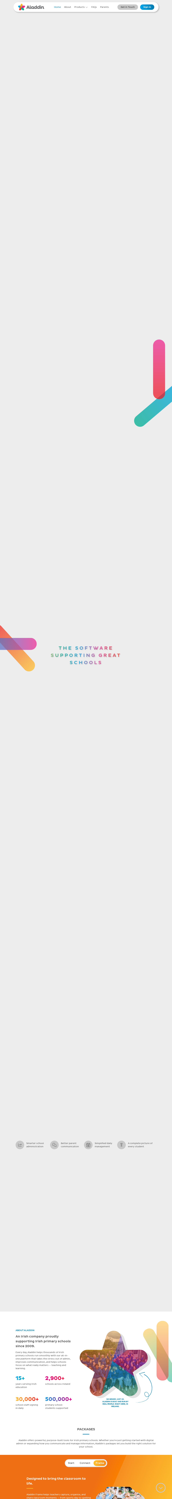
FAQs (94, 7)
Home (57, 7)
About (67, 7)
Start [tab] (71, 1463)
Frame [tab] (100, 1463)
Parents (104, 7)
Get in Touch (128, 7)
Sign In (147, 7)
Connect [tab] (85, 1463)
